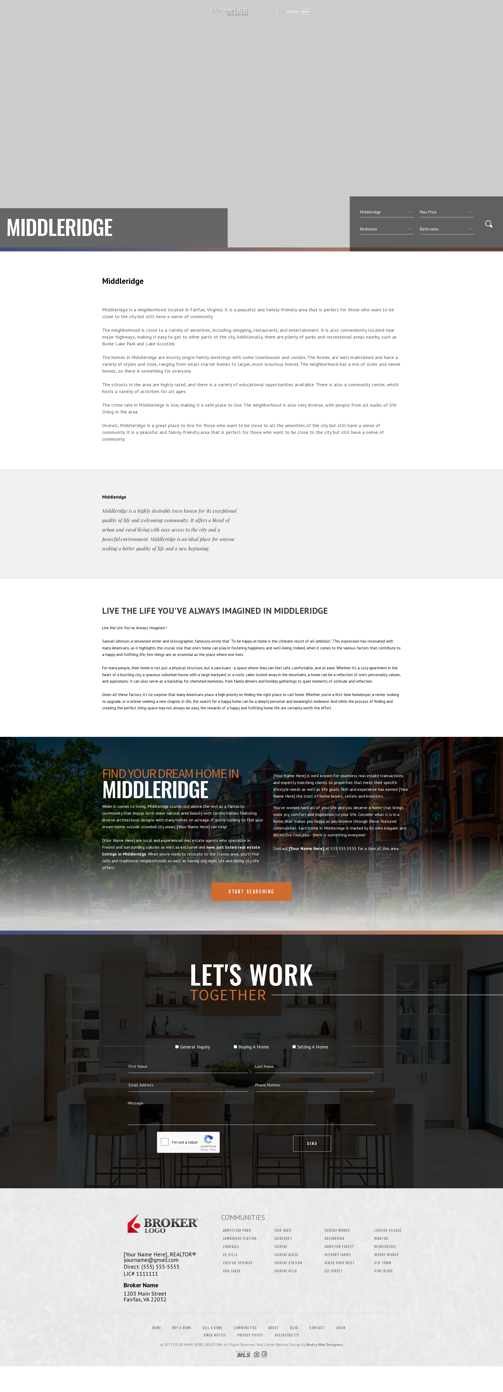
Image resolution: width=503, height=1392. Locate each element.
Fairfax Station (288, 1263)
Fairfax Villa (286, 1271)
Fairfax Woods (337, 1230)
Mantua (381, 1238)
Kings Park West (340, 1263)
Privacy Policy (250, 1335)
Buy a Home (181, 1328)
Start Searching (251, 891)
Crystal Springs (238, 1263)
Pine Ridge (383, 1271)
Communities (245, 1328)
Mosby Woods (386, 1255)
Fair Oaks (283, 1230)
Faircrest (283, 1238)
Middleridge (385, 1247)
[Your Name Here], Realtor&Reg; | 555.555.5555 (230, 12)
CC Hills (230, 1255)
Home (156, 1328)
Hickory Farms (338, 1255)
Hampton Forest (339, 1247)
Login (341, 1328)
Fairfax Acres (286, 1255)
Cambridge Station (240, 1238)
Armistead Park (237, 1230)
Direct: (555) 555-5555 (151, 1266)
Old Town (382, 1263)
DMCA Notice (215, 1335)
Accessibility (287, 1335)
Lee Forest (334, 1271)
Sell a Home (212, 1328)
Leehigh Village (387, 1230)
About (273, 1328)
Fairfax (281, 1247)
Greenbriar (335, 1238)
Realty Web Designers (325, 1345)
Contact (316, 1328)
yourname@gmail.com (151, 1259)
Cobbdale (231, 1247)
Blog (294, 1328)
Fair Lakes (232, 1271)
